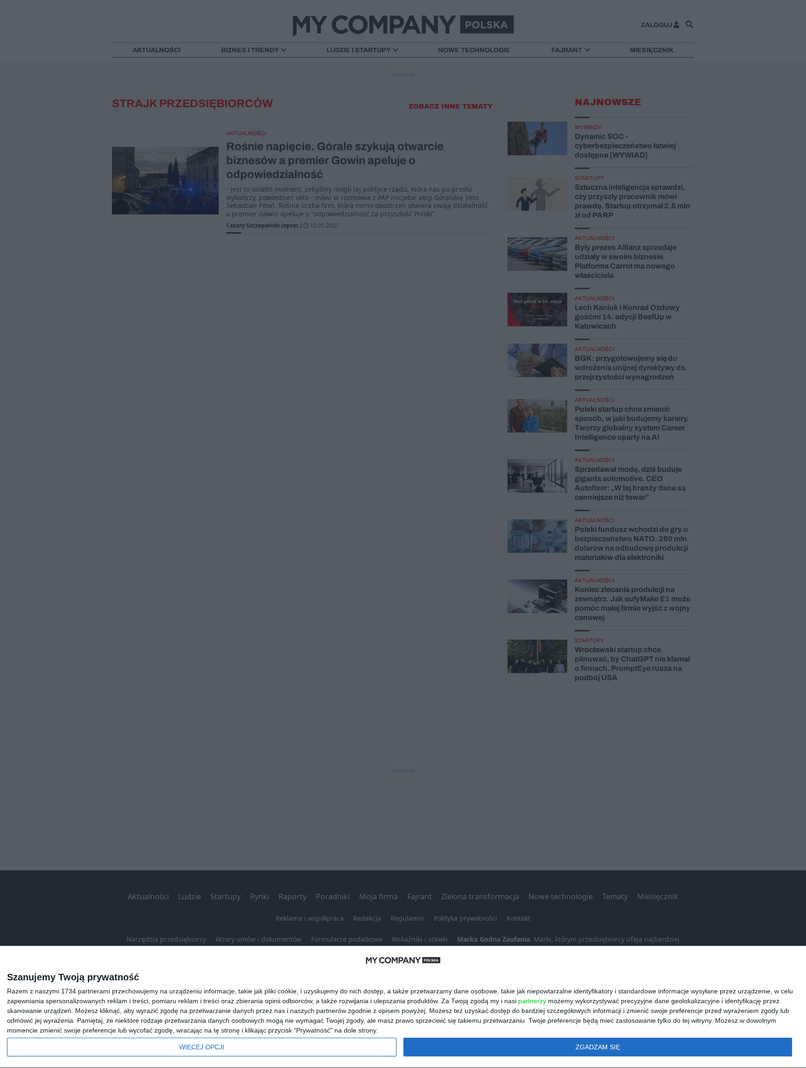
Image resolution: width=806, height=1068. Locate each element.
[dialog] (403, 1007)
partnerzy (532, 1001)
